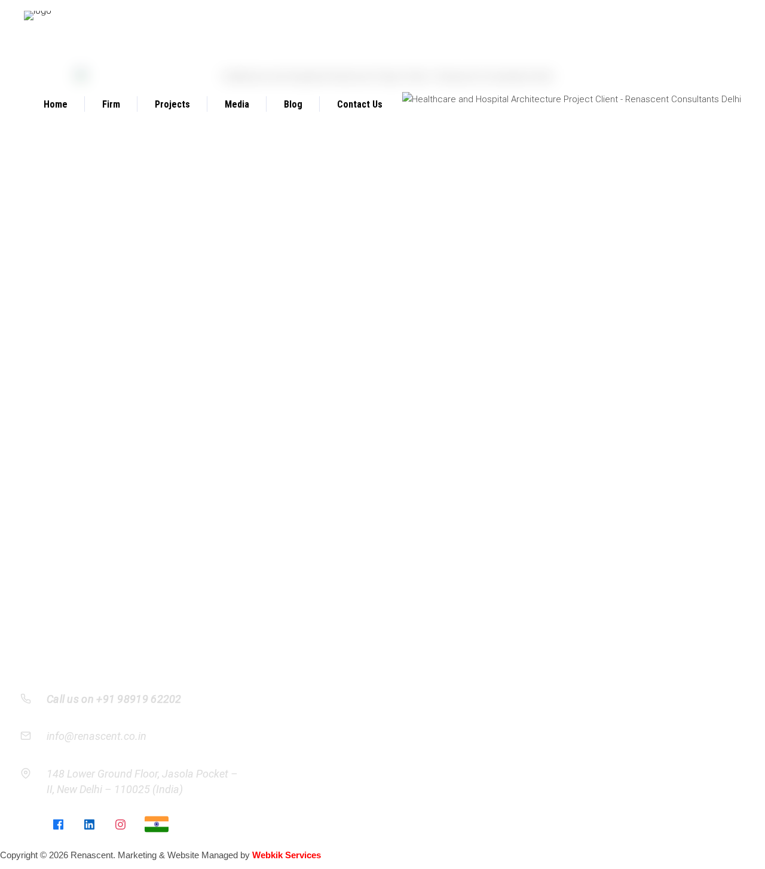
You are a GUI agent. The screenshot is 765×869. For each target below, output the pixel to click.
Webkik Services (286, 855)
